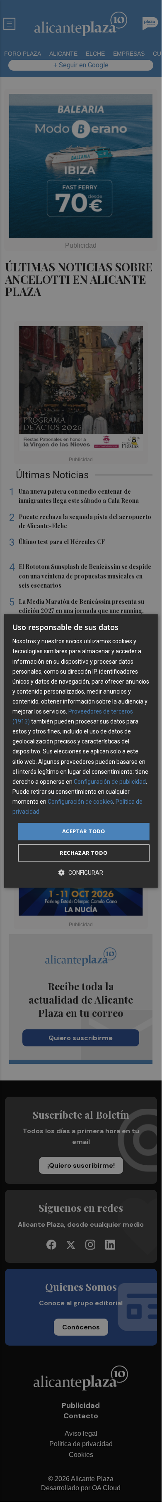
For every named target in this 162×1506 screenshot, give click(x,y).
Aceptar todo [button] (83, 831)
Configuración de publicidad (110, 781)
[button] (80, 872)
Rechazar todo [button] (83, 852)
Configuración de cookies (80, 801)
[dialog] (81, 751)
